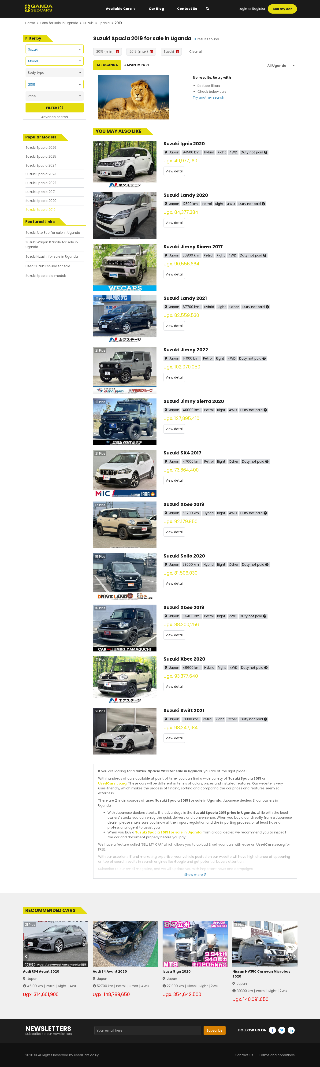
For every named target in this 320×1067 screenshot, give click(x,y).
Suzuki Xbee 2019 (184, 504)
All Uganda (107, 65)
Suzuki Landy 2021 (185, 298)
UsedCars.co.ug (112, 783)
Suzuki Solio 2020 (184, 556)
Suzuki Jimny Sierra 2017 (193, 246)
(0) (54, 107)
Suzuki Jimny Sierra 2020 (194, 401)
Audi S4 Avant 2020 (110, 971)
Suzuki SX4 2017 (182, 453)
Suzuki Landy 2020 (186, 195)
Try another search (208, 97)
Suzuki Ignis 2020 (184, 143)
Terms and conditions (277, 1055)
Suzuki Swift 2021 (184, 710)
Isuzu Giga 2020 (177, 971)
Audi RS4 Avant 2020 (41, 971)
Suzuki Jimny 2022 (186, 349)
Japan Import (137, 65)
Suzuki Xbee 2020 (184, 659)
